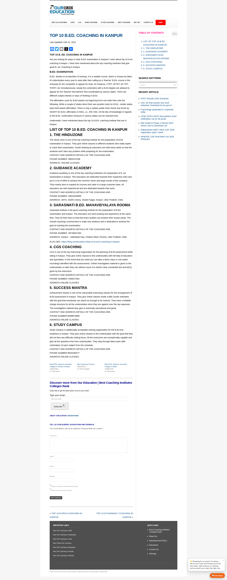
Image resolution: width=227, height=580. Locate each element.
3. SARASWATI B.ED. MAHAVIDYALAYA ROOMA (156, 57)
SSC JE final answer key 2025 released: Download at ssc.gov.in (156, 104)
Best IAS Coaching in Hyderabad (64, 535)
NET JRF (137, 22)
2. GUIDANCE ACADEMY (155, 51)
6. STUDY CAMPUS (152, 68)
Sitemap (152, 554)
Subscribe (58, 407)
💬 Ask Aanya (217, 575)
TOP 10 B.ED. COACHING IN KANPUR (86, 35)
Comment (53, 436)
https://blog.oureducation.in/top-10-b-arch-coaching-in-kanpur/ (90, 242)
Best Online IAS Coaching (62, 543)
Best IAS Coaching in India (62, 539)
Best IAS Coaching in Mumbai (63, 555)
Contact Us (148, 22)
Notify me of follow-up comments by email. (64, 486)
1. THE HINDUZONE (153, 48)
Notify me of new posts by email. (61, 490)
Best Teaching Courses (85, 364)
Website (52, 476)
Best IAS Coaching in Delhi (62, 530)
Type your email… (58, 395)
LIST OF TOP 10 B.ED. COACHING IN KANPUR (155, 43)
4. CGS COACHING (152, 62)
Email (52, 466)
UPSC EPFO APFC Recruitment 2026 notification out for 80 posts (159, 117)
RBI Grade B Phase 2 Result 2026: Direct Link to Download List (157, 124)
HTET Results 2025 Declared (154, 98)
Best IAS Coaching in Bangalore (64, 547)
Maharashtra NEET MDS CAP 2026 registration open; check (158, 131)
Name (52, 456)
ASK (161, 22)
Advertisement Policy (158, 541)
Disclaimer (153, 545)
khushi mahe (73, 416)
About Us (153, 536)
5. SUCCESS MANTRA (154, 65)
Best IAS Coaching (58, 23)
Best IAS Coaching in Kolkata (63, 551)
